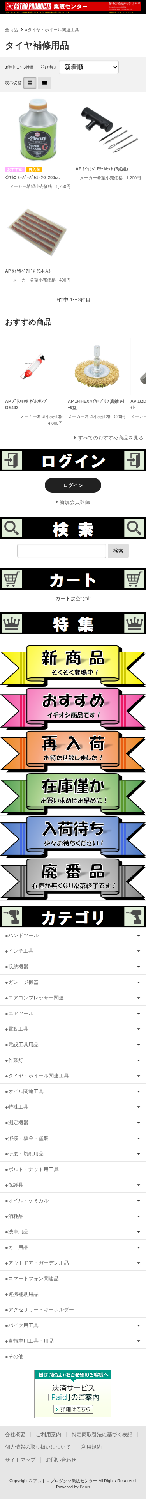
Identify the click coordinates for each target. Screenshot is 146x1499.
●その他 (14, 1356)
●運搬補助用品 (22, 1294)
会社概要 (15, 1434)
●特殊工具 (16, 1107)
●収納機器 (16, 966)
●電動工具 (16, 1029)
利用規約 (91, 1447)
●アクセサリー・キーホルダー (39, 1310)
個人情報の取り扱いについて (38, 1447)
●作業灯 (14, 1060)
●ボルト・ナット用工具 (32, 1169)
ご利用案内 (48, 1434)
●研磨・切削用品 (24, 1154)
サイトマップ (20, 1460)
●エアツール (19, 1013)
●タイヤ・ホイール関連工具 (52, 29)
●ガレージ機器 (22, 982)
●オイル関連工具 (24, 1091)
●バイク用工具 (22, 1325)
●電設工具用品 (22, 1044)
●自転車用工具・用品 (29, 1341)
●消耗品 (14, 1216)
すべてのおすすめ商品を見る (111, 438)
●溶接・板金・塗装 (27, 1138)
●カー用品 (16, 1247)
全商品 (11, 29)
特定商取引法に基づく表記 (102, 1434)
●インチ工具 (19, 951)
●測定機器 (16, 1122)
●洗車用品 (16, 1232)
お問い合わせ (61, 1460)
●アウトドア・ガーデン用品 (37, 1263)
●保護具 (14, 1185)
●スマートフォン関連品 (32, 1278)
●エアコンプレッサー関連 (34, 998)
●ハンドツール (22, 935)
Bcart (85, 1487)
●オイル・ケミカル (27, 1200)
